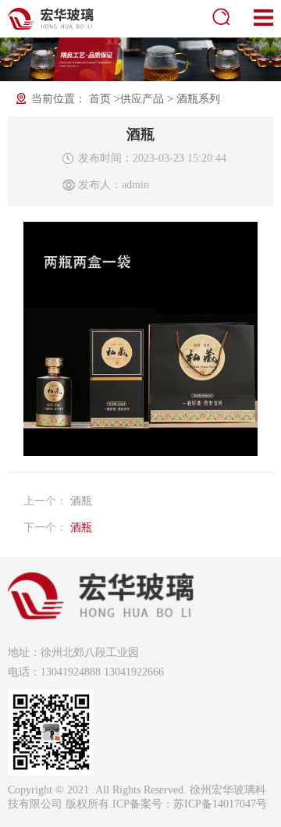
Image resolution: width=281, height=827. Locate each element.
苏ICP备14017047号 (220, 804)
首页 (100, 99)
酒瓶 (81, 501)
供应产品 (142, 99)
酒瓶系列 (198, 99)
